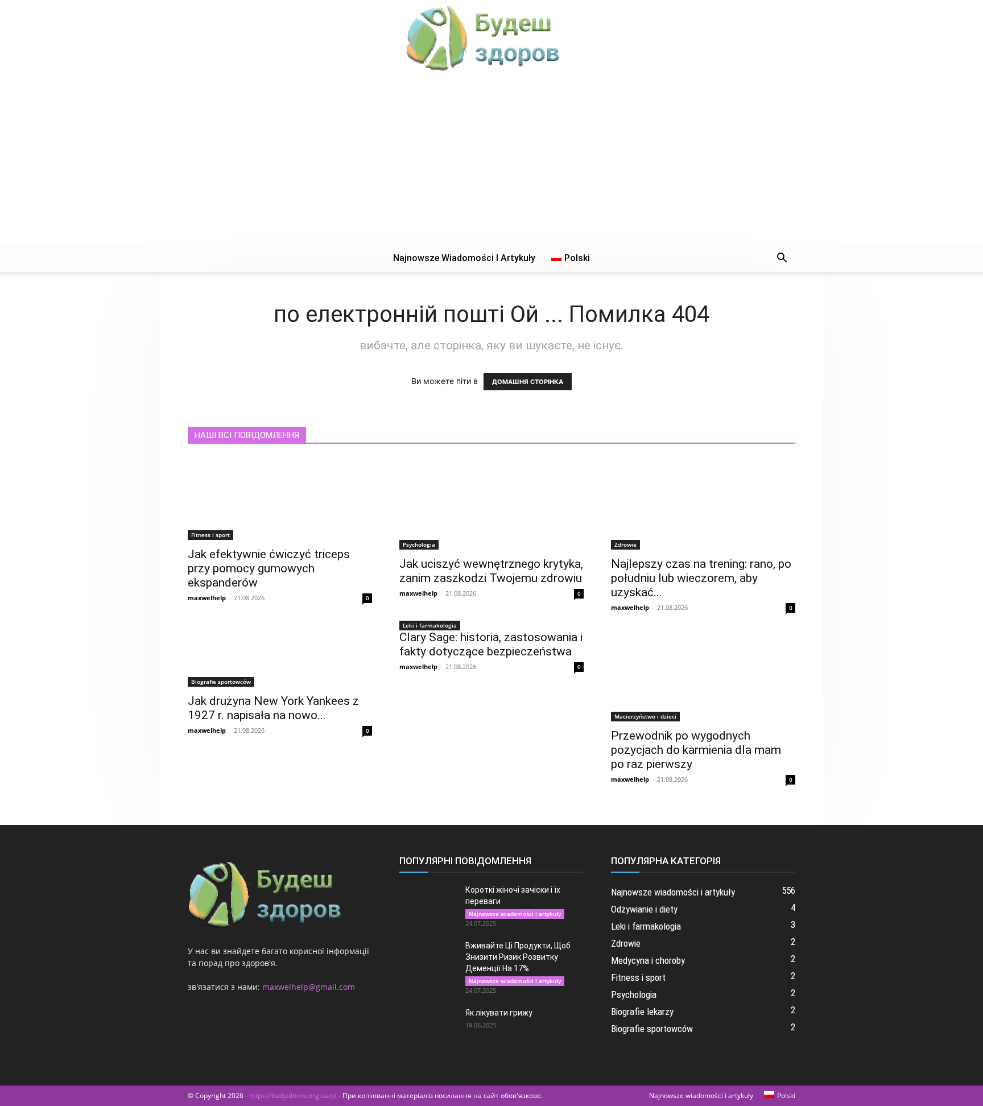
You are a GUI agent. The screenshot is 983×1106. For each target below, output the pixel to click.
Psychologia (419, 544)
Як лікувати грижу (498, 1012)
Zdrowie (625, 544)
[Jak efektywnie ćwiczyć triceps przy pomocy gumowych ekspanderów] (280, 499)
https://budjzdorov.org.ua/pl (293, 1095)
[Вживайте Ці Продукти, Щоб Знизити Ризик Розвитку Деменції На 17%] (427, 960)
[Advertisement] (491, 159)
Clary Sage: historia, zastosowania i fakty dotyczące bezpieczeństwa (491, 644)
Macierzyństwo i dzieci (645, 716)
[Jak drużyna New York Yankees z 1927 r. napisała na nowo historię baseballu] (280, 658)
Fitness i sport (210, 535)
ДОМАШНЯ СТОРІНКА (527, 382)
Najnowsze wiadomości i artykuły (464, 258)
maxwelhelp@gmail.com (308, 986)
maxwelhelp (207, 597)
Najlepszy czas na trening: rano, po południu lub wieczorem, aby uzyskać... (701, 578)
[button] (781, 259)
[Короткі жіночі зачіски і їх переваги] (427, 904)
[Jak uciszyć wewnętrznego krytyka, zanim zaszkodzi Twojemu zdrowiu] (491, 504)
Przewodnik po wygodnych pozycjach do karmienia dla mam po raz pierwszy (696, 750)
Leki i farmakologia (430, 625)
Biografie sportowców (221, 682)
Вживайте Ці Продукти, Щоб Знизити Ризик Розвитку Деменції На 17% (518, 957)
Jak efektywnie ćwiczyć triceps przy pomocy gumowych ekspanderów (269, 568)
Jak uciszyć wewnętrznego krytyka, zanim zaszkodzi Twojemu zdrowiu (491, 571)
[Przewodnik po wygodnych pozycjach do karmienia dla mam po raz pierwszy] (703, 675)
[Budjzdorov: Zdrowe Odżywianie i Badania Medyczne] (491, 37)
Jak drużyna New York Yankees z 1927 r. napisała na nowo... (273, 708)
